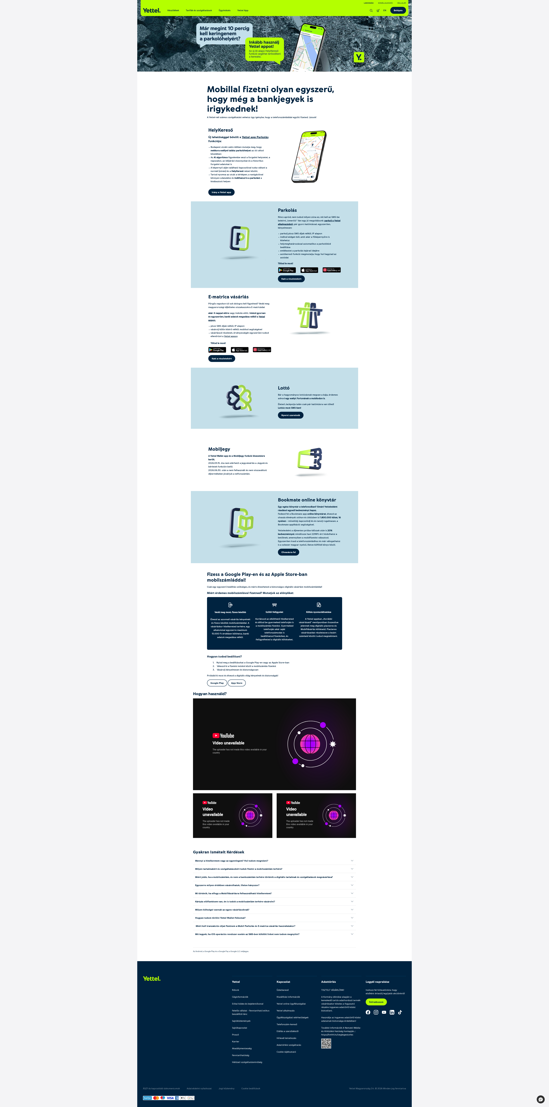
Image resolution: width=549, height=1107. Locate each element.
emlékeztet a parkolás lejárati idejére (299, 250)
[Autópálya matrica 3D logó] (309, 316)
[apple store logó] (309, 269)
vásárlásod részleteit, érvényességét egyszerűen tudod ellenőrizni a (240, 337)
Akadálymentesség (242, 1048)
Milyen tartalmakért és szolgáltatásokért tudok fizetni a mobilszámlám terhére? (239, 868)
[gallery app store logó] (332, 269)
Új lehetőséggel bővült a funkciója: (238, 139)
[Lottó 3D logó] (239, 399)
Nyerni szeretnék (290, 415)
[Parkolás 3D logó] (239, 240)
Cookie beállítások (250, 1088)
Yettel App (242, 10)
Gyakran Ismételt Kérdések (218, 851)
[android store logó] (287, 269)
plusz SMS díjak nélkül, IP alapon (227, 325)
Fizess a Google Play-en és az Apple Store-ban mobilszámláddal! (257, 576)
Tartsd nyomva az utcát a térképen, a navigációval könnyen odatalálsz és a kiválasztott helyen (237, 178)
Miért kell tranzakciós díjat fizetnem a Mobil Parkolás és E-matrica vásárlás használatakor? (246, 926)
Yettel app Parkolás (255, 137)
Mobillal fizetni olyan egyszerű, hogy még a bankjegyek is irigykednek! (270, 98)
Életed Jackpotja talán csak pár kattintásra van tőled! (306, 406)
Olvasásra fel (288, 552)
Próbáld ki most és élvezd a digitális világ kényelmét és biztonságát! (242, 675)
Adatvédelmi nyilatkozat (199, 1088)
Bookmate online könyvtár (307, 499)
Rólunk (235, 990)
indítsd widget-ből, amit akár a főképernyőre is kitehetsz (305, 238)
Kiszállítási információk (288, 996)
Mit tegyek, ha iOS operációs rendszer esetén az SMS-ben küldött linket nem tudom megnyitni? (247, 934)
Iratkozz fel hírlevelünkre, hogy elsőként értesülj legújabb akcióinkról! (385, 992)
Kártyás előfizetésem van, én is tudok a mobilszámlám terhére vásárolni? (235, 901)
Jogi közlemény (226, 1088)
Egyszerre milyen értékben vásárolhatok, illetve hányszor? (227, 885)
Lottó (284, 387)
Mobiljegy (219, 449)
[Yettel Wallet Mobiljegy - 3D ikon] (309, 458)
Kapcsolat (283, 981)
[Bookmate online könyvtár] (239, 525)
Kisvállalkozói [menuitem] (385, 3)
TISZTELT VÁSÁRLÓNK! (332, 990)
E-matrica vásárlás (229, 296)
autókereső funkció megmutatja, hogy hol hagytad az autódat (308, 256)
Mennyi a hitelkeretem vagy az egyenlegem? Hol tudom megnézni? (231, 860)
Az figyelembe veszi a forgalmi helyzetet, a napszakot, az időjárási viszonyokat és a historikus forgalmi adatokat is (240, 160)
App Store (236, 683)
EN (384, 10)
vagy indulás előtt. (236, 316)
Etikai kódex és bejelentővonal (247, 1003)
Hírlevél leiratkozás (286, 1038)
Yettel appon (231, 336)
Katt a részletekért (291, 278)
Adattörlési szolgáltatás (289, 1044)
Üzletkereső (283, 990)
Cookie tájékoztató (286, 1051)
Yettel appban (314, 618)
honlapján (349, 1031)
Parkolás (287, 210)
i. (318, 626)
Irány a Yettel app (221, 192)
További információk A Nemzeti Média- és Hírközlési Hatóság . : (341, 1031)
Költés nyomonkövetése (318, 612)
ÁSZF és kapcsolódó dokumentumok (161, 1088)
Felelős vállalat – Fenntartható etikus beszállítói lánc (250, 1012)
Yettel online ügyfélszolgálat (291, 1003)
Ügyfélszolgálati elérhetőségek (293, 1017)
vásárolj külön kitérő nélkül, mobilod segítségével (236, 329)
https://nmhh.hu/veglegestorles (337, 1034)
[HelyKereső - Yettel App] (309, 158)
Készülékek (173, 10)
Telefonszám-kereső (287, 1024)
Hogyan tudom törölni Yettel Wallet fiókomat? (221, 917)
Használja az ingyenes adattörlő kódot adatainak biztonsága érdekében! (341, 1019)
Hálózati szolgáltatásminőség (247, 1062)
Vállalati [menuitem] (401, 3)
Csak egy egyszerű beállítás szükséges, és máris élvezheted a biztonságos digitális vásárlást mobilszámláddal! (264, 586)
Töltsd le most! (285, 263)
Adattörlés (328, 981)
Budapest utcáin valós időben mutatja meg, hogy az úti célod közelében (237, 150)
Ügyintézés (224, 10)
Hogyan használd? (209, 693)
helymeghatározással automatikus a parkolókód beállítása (305, 245)
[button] (541, 1099)
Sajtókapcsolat (239, 1027)
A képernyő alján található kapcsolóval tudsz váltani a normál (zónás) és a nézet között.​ (239, 169)
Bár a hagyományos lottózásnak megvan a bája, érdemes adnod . (308, 396)
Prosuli (235, 1034)
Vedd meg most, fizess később (230, 612)
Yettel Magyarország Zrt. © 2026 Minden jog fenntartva (377, 1088)
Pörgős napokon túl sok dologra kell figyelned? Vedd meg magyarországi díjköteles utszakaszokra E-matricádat (238, 305)
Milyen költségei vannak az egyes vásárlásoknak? (222, 909)
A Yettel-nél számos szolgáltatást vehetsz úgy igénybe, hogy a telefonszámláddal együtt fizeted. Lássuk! (262, 117)
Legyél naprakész (377, 981)
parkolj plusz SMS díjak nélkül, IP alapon (301, 233)
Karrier (235, 1041)
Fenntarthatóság (240, 1055)
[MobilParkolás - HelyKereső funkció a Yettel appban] (274, 36)
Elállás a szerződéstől (288, 1031)
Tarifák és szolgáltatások (199, 10)
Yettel (236, 981)
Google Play (217, 683)
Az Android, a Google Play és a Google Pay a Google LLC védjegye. (221, 951)
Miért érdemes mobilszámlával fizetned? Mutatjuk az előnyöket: (250, 593)
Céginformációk (240, 996)
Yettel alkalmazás (286, 1010)
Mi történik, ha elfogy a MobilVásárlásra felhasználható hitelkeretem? (233, 893)
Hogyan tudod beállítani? (224, 656)
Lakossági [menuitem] (369, 3)
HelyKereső (220, 130)
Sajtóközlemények (241, 1020)
